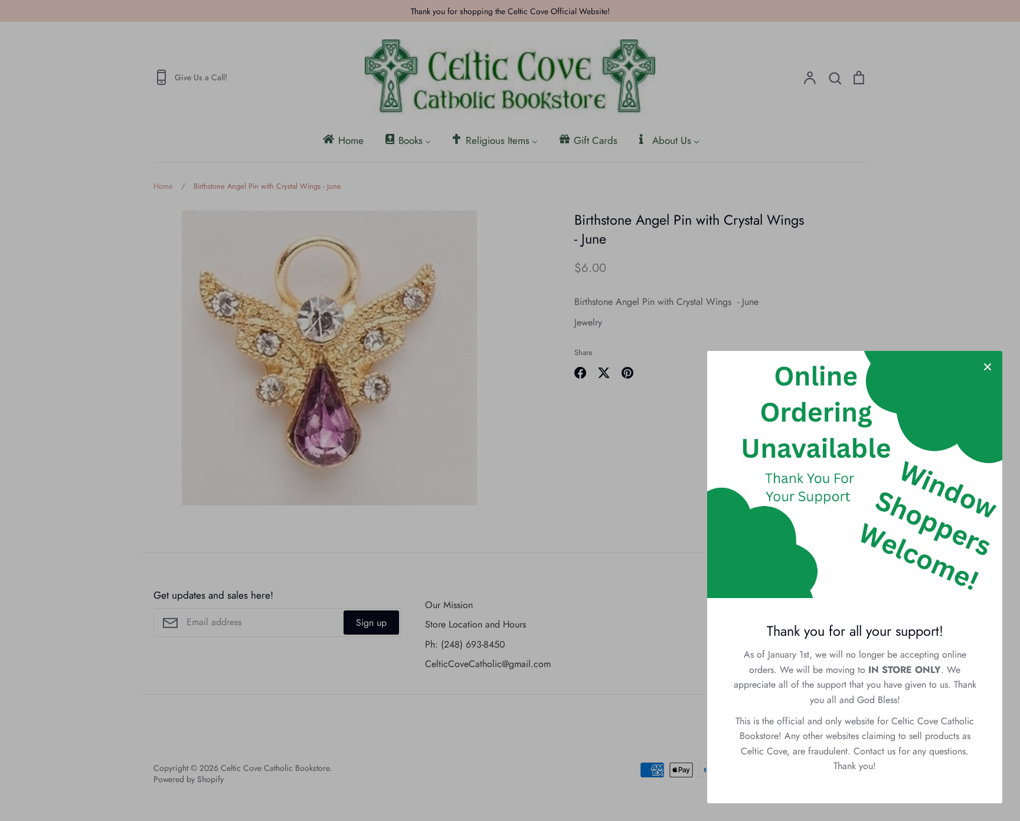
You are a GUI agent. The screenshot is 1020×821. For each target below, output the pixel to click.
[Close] (988, 366)
